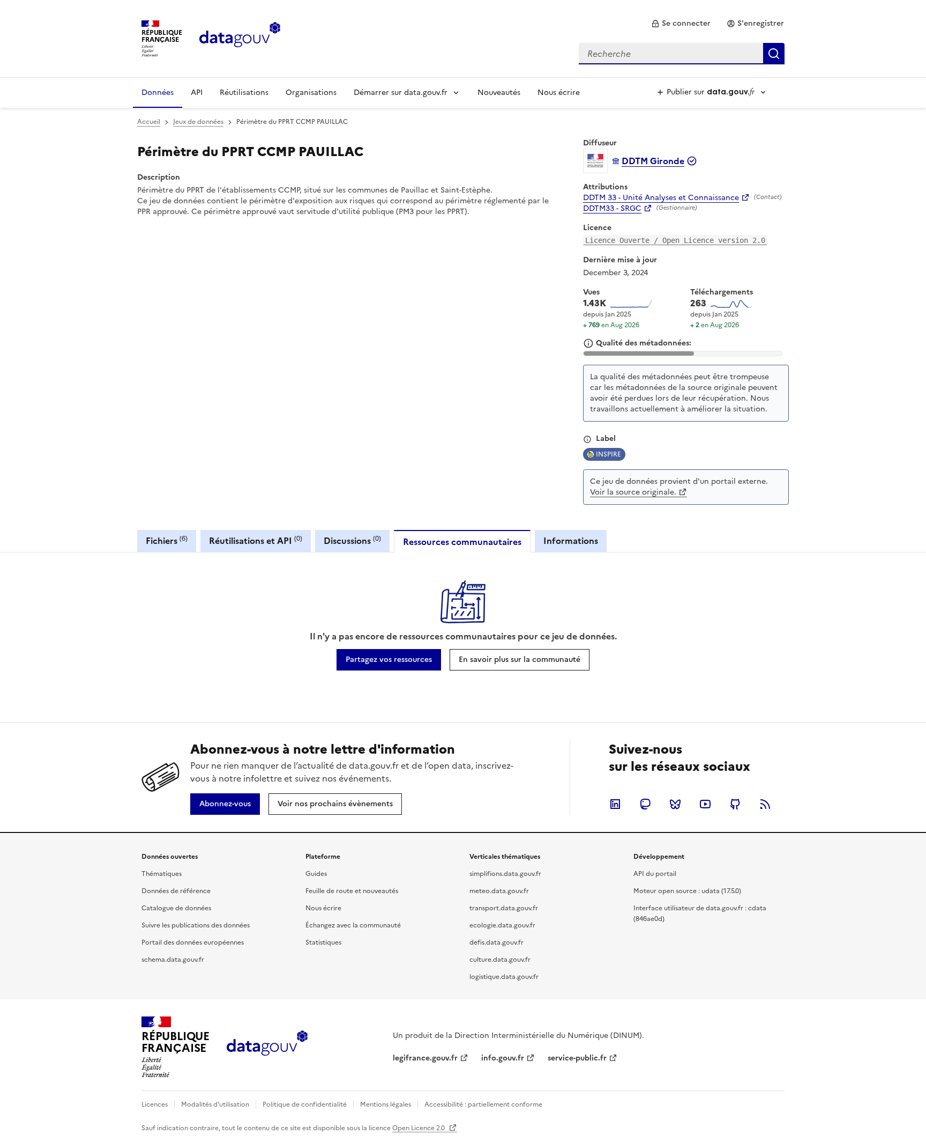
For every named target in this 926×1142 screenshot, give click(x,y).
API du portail (654, 874)
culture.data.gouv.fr (500, 959)
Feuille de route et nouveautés (351, 891)
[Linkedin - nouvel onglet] (615, 804)
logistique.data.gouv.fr (504, 977)
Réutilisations (244, 92)
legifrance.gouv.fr (425, 1058)
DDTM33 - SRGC (612, 208)
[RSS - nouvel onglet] (765, 804)
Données (157, 92)
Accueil (148, 122)
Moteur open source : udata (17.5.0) (687, 891)
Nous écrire (558, 92)
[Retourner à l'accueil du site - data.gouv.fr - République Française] (267, 1047)
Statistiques (323, 942)
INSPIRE (608, 454)
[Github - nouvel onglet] (735, 804)
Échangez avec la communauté (353, 925)
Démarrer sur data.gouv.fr (400, 92)
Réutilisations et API (255, 540)
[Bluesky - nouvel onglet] (675, 804)
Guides (316, 874)
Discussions (352, 540)
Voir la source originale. (633, 492)
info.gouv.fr (502, 1058)
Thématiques (161, 874)
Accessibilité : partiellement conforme (483, 1104)
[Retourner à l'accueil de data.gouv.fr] (239, 37)
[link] (681, 23)
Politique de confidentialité (305, 1104)
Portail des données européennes (192, 942)
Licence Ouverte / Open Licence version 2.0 (675, 240)
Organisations (311, 92)
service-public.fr (577, 1058)
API (197, 92)
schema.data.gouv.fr (172, 959)
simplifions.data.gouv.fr (505, 874)
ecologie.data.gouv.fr (502, 925)
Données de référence (176, 891)
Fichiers (167, 540)
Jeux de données (198, 122)
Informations (570, 540)
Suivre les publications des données (195, 925)
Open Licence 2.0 (419, 1128)
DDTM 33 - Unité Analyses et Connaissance (661, 198)
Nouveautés (498, 92)
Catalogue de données (176, 908)
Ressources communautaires (462, 541)
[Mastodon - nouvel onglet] (645, 804)
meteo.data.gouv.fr (499, 891)
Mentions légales (385, 1104)
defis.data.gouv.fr (496, 942)
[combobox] (682, 53)
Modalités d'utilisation (215, 1104)
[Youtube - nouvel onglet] (705, 804)
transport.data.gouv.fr (503, 908)
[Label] (587, 439)
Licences (154, 1104)
